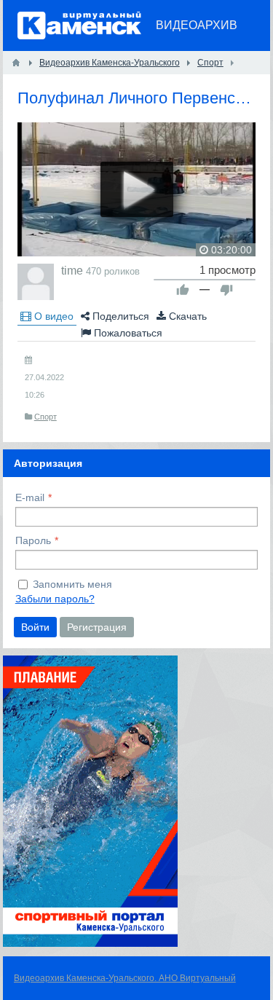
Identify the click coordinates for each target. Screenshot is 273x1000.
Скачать (186, 316)
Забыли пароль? (55, 599)
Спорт (45, 416)
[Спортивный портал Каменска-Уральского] (90, 943)
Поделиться (119, 316)
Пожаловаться (126, 333)
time (72, 270)
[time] (35, 282)
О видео (52, 316)
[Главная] (16, 62)
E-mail (29, 497)
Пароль (33, 540)
